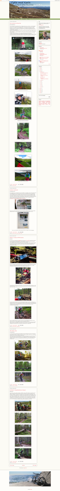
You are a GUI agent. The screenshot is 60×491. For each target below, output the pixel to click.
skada (49, 104)
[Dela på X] (21, 184)
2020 (40, 67)
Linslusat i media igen (14, 189)
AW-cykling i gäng (13, 330)
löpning (40, 103)
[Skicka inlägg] (18, 184)
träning (40, 101)
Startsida (23, 465)
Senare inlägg (12, 465)
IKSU (39, 102)
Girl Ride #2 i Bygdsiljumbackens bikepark (18, 390)
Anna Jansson (42, 47)
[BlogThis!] (20, 184)
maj (41, 83)
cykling (13, 185)
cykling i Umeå (16, 233)
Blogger (31, 489)
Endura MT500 (28, 240)
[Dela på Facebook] (22, 184)
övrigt (21, 233)
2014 (40, 89)
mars (41, 85)
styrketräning (48, 102)
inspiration (19, 233)
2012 (40, 91)
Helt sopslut (41, 51)
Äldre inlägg (34, 465)
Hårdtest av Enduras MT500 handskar (17, 237)
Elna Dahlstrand (42, 53)
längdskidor (42, 103)
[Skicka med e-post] (19, 184)
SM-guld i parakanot (42, 62)
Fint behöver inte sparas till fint (43, 48)
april (41, 84)
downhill (15, 185)
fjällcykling (40, 104)
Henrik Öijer (41, 50)
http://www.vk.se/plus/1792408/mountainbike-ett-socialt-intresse (18, 198)
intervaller (49, 103)
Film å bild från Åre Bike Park (15, 23)
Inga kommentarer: (15, 184)
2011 (40, 92)
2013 (40, 90)
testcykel (43, 104)
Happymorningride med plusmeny (44, 58)
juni (41, 82)
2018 (40, 68)
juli (40, 81)
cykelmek (46, 103)
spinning (43, 102)
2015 (40, 88)
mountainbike (18, 326)
